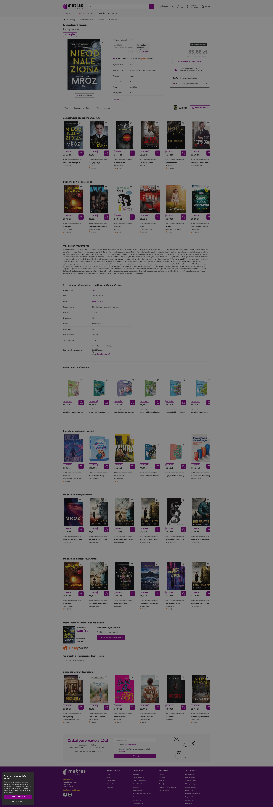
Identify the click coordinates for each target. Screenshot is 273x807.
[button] (18, 801)
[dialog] (18, 788)
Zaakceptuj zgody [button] (18, 797)
